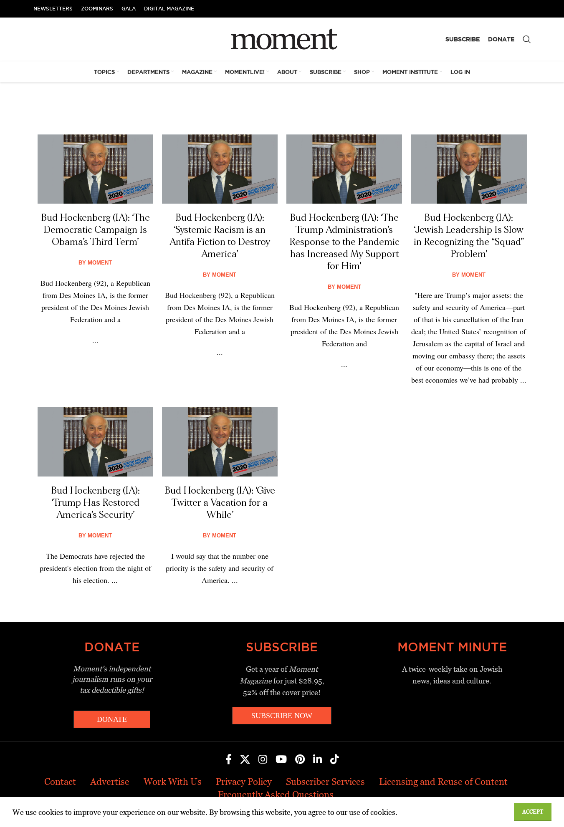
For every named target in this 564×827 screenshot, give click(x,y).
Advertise (109, 782)
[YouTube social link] (281, 759)
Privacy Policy (244, 782)
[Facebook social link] (228, 759)
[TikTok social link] (334, 759)
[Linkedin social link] (317, 759)
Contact (60, 782)
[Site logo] (282, 38)
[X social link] (245, 759)
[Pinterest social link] (300, 759)
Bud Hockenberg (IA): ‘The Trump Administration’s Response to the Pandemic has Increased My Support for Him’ (344, 242)
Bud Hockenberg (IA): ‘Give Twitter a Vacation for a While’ (219, 503)
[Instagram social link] (262, 759)
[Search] (526, 39)
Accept (532, 812)
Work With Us (173, 782)
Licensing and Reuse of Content (443, 782)
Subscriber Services (325, 782)
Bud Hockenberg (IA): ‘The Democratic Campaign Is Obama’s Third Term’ (95, 230)
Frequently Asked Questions (276, 794)
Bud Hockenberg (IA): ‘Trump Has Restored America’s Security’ (95, 503)
